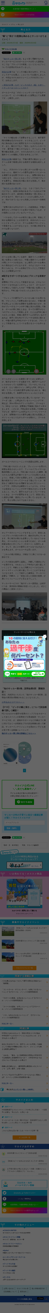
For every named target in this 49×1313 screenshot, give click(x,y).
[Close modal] (45, 636)
